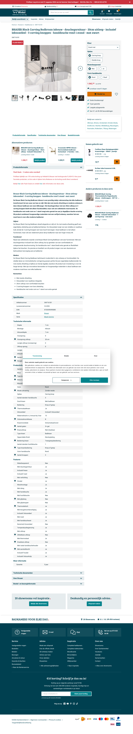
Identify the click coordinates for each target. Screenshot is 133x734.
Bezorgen (15, 655)
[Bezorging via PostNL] (83, 719)
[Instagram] (74, 703)
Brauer (46, 313)
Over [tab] (95, 356)
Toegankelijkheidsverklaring (21, 723)
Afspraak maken (107, 19)
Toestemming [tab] (37, 356)
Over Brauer (61, 135)
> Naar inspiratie (73, 666)
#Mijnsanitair (71, 661)
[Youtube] (67, 703)
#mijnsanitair (49, 19)
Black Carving (49, 317)
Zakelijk (117, 19)
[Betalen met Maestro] (101, 719)
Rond (93, 77)
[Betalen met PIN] (112, 718)
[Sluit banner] (129, 2)
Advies (41, 19)
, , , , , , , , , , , (103, 126)
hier (19, 184)
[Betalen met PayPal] (118, 719)
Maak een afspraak (46, 645)
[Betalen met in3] (118, 724)
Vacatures (98, 652)
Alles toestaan (94, 380)
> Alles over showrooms (103, 666)
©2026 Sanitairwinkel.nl (20, 720)
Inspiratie (34, 19)
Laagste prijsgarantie (97, 107)
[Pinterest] (71, 703)
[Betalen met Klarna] (112, 724)
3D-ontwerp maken (46, 652)
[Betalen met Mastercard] (106, 719)
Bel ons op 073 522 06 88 (111, 632)
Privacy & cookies (55, 720)
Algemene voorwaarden (38, 720)
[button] (116, 94)
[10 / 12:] (75, 98)
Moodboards (71, 652)
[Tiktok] (77, 703)
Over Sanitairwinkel (101, 648)
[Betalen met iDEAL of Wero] (89, 719)
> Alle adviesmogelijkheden (49, 666)
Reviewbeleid (16, 664)
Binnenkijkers (72, 655)
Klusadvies (43, 661)
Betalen (14, 652)
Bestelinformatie (74, 135)
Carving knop (96, 55)
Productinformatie (19, 135)
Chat (78, 632)
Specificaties (31, 135)
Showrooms (96, 19)
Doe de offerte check (47, 648)
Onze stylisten (44, 658)
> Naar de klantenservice (20, 667)
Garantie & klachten (18, 661)
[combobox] (68, 12)
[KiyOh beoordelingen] (77, 719)
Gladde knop (96, 60)
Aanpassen (65, 380)
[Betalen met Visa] (95, 719)
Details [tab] (66, 356)
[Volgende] (80, 68)
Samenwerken (100, 658)
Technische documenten (46, 135)
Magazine (70, 658)
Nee (93, 69)
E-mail (51, 632)
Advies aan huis (45, 655)
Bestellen (15, 648)
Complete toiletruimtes (75, 648)
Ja (103, 69)
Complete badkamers (74, 645)
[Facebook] (64, 703)
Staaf (105, 77)
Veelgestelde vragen (25, 632)
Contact (97, 661)
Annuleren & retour (18, 658)
